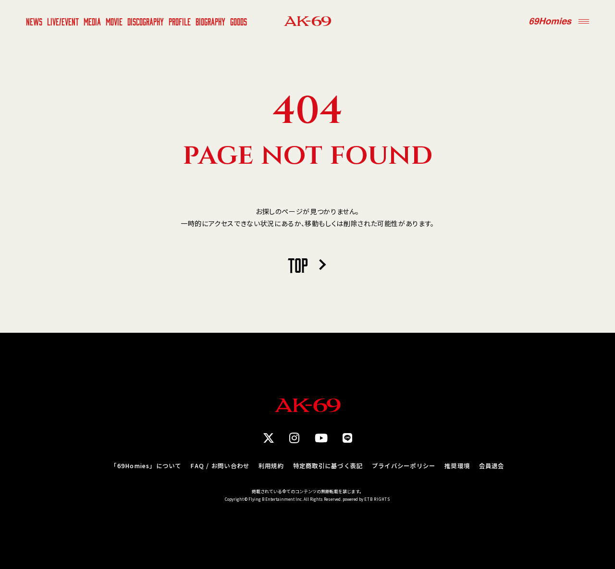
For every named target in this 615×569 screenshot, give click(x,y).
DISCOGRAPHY (145, 21)
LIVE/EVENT (63, 21)
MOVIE (114, 21)
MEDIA (92, 21)
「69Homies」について (146, 466)
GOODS (238, 21)
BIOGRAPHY (210, 21)
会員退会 (491, 466)
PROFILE (180, 21)
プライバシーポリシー (403, 466)
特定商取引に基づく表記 (328, 466)
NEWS (34, 21)
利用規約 (271, 466)
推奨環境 (457, 466)
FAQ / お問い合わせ (219, 466)
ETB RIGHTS (377, 499)
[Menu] (583, 21)
